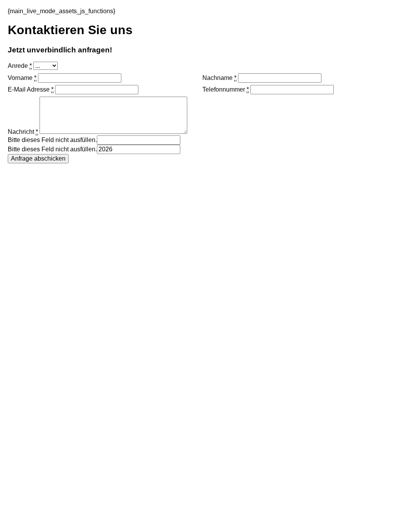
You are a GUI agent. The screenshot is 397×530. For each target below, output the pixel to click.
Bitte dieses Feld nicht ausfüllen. (52, 140)
